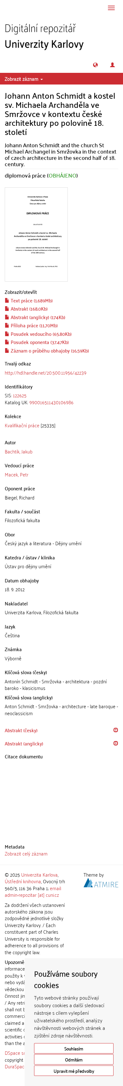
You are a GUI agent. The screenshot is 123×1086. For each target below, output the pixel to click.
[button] (95, 64)
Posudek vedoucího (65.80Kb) (40, 333)
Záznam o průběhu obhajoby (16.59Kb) (49, 350)
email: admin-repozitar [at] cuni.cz (33, 891)
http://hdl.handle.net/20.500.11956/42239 (45, 372)
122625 (19, 395)
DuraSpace (16, 1066)
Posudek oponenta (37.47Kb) (39, 341)
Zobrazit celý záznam (26, 853)
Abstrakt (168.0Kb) (28, 308)
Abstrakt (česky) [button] (21, 730)
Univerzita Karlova (39, 874)
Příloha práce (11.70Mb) (33, 325)
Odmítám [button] (74, 1059)
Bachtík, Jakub (18, 451)
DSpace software (22, 1052)
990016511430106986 (51, 402)
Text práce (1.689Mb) (31, 300)
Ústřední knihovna (23, 881)
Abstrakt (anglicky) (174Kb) (37, 316)
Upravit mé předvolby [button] (74, 1071)
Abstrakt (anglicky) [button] (24, 743)
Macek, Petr (16, 474)
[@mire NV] (101, 881)
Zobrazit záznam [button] (22, 78)
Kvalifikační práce (22, 425)
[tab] (61, 399)
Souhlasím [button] (73, 1048)
